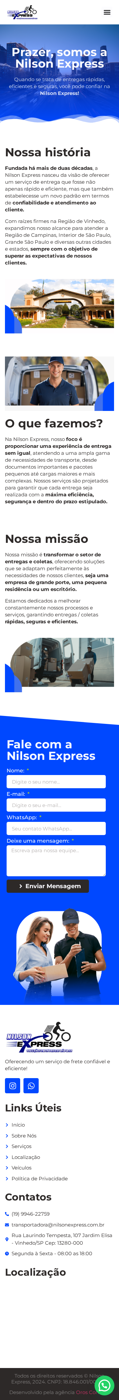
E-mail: (16, 794)
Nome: (16, 771)
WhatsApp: (22, 818)
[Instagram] (12, 1085)
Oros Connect (93, 1392)
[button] (106, 12)
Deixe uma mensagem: (39, 841)
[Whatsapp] (31, 1085)
